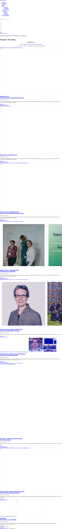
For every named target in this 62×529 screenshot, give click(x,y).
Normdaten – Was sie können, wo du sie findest (8, 519)
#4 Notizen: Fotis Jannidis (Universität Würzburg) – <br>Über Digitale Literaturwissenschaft (14, 351)
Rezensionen (6, 9)
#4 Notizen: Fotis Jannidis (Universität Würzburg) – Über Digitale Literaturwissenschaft (13, 354)
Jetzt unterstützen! (5, 15)
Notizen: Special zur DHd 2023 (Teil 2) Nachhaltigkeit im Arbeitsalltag (9, 271)
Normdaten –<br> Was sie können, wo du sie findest (8, 516)
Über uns (4, 10)
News (3, 6)
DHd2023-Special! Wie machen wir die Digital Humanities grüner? (12, 97)
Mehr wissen (2, 104)
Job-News (6, 7)
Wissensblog (4, 3)
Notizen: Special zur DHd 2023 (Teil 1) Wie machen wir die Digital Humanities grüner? (12, 212)
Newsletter (6, 8)
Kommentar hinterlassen (3, 220)
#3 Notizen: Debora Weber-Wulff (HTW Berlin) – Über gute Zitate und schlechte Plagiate (12, 492)
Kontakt (5, 13)
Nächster (2, 527)
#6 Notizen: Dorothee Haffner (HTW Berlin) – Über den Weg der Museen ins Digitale (11, 330)
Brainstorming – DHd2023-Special (8, 155)
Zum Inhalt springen (3, 0)
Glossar (3, 4)
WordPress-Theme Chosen (4, 528)
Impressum (6, 14)
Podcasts (4, 2)
